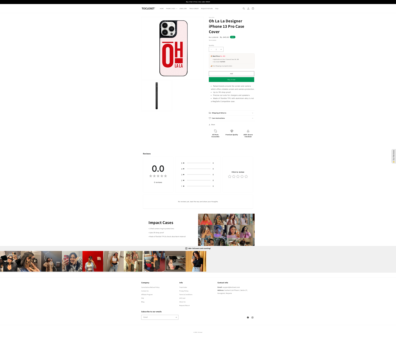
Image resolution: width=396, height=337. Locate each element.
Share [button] (213, 124)
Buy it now (231, 80)
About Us (182, 302)
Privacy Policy (183, 291)
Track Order (183, 287)
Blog (142, 302)
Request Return (184, 305)
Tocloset (200, 332)
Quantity (211, 45)
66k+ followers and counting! (199, 248)
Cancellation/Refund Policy (150, 287)
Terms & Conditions (185, 294)
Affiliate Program (147, 294)
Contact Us (145, 291)
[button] (171, 8)
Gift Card (182, 298)
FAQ (142, 298)
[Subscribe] (176, 317)
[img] (158, 176)
